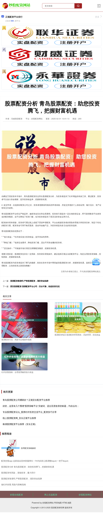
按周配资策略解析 (28, 448)
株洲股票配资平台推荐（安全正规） (20, 424)
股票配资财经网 (57, 507)
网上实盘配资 (50, 494)
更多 (97, 16)
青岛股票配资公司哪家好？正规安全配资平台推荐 (26, 399)
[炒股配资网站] (16, 5)
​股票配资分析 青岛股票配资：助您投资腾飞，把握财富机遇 (27, 466)
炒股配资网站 (85, 494)
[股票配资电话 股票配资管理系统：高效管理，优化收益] (78, 317)
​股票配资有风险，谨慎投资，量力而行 (18, 472)
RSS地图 (58, 502)
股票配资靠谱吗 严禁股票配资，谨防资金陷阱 (29, 280)
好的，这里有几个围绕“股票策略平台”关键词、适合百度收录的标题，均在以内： (41, 405)
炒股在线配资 (16, 494)
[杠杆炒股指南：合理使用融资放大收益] (24, 356)
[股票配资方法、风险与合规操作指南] (24, 319)
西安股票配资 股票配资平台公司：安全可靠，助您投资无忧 (35, 286)
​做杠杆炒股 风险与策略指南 (13, 484)
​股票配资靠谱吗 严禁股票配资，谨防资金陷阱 (21, 478)
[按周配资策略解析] (10, 448)
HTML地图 (66, 502)
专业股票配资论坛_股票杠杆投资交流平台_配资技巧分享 (30, 411)
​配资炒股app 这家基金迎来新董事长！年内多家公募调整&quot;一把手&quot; (35, 460)
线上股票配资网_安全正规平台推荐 (19, 418)
